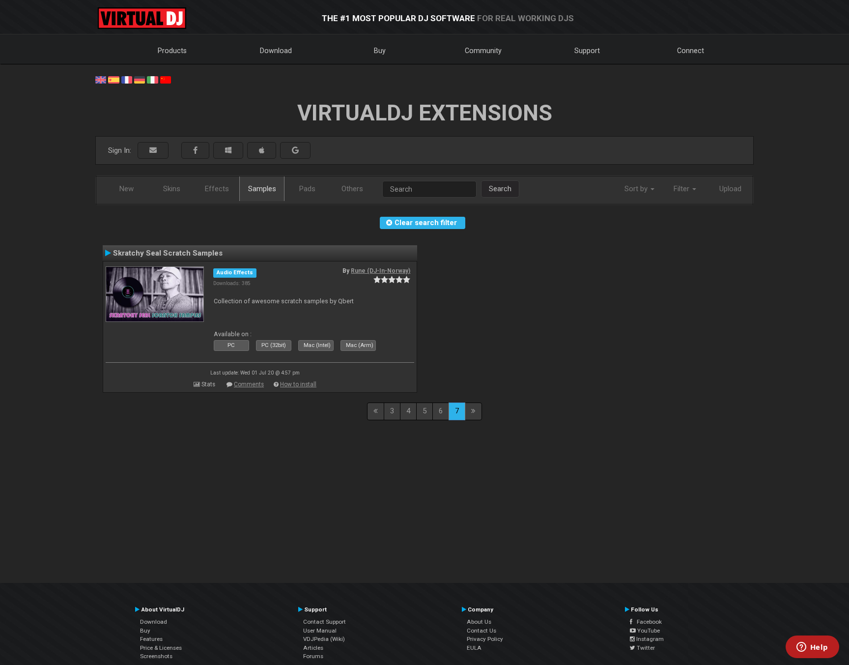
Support (587, 51)
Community (483, 51)
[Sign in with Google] (295, 150)
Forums (313, 656)
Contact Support (324, 621)
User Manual (320, 630)
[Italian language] (152, 79)
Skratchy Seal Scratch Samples (168, 253)
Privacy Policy (485, 639)
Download (276, 51)
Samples (262, 188)
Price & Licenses (161, 647)
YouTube (648, 630)
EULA (474, 647)
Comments (249, 384)
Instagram (649, 639)
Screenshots (156, 656)
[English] (100, 79)
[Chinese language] (165, 79)
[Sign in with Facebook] (195, 150)
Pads (307, 188)
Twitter (645, 647)
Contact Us (481, 630)
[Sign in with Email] (153, 150)
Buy (380, 51)
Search (500, 188)
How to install (298, 384)
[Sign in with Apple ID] (261, 150)
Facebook (647, 621)
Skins (171, 188)
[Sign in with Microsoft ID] (228, 150)
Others (352, 188)
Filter (682, 188)
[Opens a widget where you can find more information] (812, 648)
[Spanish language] (113, 79)
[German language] (139, 79)
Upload (730, 188)
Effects (217, 188)
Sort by (637, 188)
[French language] (126, 79)
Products (172, 51)
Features (151, 639)
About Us (479, 621)
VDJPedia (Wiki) (324, 639)
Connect (690, 51)
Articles (313, 647)
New (126, 188)
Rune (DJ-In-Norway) (380, 270)
